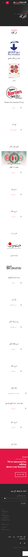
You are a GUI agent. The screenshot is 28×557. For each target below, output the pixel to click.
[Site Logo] (19, 2)
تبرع (14, 537)
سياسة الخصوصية (22, 539)
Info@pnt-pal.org (6, 520)
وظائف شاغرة (19, 537)
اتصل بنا (9, 537)
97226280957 (5, 512)
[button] (7, 2)
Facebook (20, 543)
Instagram (24, 543)
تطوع (24, 537)
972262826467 (5, 516)
